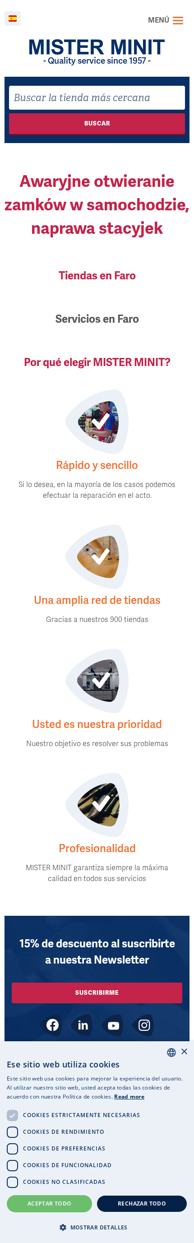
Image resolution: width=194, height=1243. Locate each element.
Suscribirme (97, 993)
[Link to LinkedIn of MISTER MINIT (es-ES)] (81, 1025)
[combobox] (97, 98)
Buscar (97, 123)
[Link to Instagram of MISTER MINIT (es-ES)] (143, 1025)
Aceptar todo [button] (50, 1203)
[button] (97, 1227)
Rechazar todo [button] (142, 1203)
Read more (129, 1096)
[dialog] (97, 1142)
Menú (158, 20)
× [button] (183, 1051)
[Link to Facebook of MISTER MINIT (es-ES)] (51, 1025)
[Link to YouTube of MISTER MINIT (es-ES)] (112, 1025)
